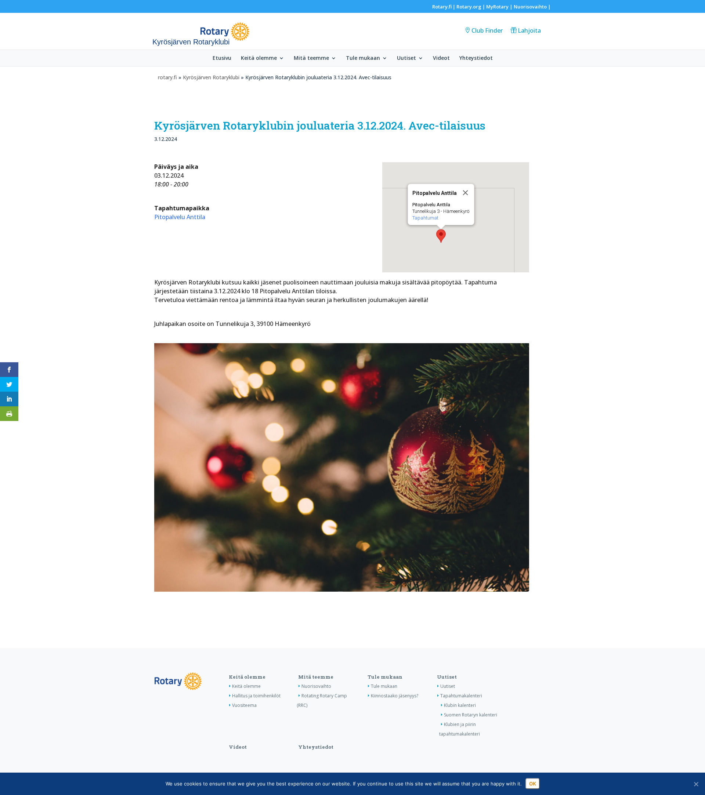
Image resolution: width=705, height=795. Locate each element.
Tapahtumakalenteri (461, 696)
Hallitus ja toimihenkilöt (256, 696)
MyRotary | (500, 6)
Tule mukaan (363, 58)
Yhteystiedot (476, 58)
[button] (441, 236)
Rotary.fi (442, 6)
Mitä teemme (311, 58)
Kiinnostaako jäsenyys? (394, 696)
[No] (695, 784)
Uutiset (406, 58)
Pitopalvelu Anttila (179, 217)
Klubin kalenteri (460, 705)
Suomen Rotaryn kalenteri (470, 715)
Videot (441, 58)
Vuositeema (244, 705)
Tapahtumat (425, 218)
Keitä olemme (259, 58)
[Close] (465, 193)
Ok (532, 784)
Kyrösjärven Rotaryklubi (211, 77)
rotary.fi (167, 77)
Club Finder (487, 30)
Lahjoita (529, 30)
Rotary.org (468, 6)
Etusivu (222, 58)
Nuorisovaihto (530, 6)
